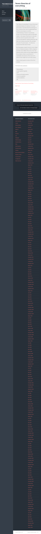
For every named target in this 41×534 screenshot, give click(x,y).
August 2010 (30, 290)
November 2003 (31, 460)
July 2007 (29, 368)
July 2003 (29, 468)
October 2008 (30, 336)
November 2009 (31, 309)
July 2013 (29, 217)
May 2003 (29, 472)
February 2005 (30, 428)
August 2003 (30, 466)
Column (16, 123)
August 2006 (30, 391)
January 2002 (30, 502)
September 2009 (31, 313)
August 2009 (30, 315)
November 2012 (31, 234)
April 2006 (30, 399)
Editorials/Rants (18, 125)
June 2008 (29, 345)
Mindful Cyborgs (18, 139)
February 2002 (30, 500)
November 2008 (31, 334)
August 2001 (30, 510)
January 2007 (30, 380)
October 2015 (30, 160)
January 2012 (30, 255)
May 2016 (29, 152)
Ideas (16, 131)
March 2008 (30, 351)
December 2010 (30, 282)
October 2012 (30, 236)
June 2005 (29, 420)
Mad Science (26, 100)
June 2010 (29, 294)
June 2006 (29, 395)
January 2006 (30, 405)
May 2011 (29, 271)
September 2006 (31, 389)
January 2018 (30, 133)
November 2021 (31, 121)
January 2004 (30, 456)
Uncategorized (17, 158)
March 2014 (30, 200)
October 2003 (30, 462)
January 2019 (30, 129)
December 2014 (30, 181)
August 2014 (30, 190)
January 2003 (30, 477)
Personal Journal (18, 148)
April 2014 (30, 198)
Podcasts (16, 150)
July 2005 (29, 418)
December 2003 (30, 458)
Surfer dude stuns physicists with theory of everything (34, 92)
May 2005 (29, 422)
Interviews (4, 12)
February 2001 (30, 521)
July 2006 (29, 393)
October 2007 (30, 361)
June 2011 (29, 269)
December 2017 (30, 135)
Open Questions (18, 146)
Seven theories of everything (22, 4)
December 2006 (30, 382)
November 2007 (31, 359)
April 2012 (30, 248)
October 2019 (30, 125)
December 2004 (30, 433)
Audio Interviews (18, 121)
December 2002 (30, 479)
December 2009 (30, 307)
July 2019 (29, 127)
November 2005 (31, 410)
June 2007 (29, 370)
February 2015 (30, 177)
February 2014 (30, 202)
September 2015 (31, 162)
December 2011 (30, 257)
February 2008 (30, 353)
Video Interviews (18, 160)
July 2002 (29, 489)
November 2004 (31, 435)
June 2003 (29, 470)
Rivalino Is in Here (18, 154)
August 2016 (30, 150)
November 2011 (31, 259)
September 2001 (31, 508)
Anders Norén (33, 532)
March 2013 (30, 225)
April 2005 (30, 424)
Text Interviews (18, 156)
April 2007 (30, 374)
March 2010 (30, 301)
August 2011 (30, 265)
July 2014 (29, 192)
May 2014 (29, 196)
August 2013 (30, 215)
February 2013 (30, 227)
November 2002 (31, 481)
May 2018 (29, 131)
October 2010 (30, 286)
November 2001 (31, 504)
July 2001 (29, 512)
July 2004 (29, 443)
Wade (18, 85)
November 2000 (31, 523)
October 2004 (30, 437)
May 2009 (29, 322)
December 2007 (30, 357)
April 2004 (30, 449)
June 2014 (29, 194)
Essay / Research (18, 127)
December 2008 (30, 332)
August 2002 (30, 487)
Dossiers (3, 14)
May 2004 (29, 447)
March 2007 (30, 376)
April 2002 (30, 495)
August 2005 (30, 416)
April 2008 (30, 349)
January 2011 (30, 280)
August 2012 (30, 240)
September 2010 (31, 288)
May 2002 (29, 493)
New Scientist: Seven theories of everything (24, 83)
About (3, 11)
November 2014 (31, 183)
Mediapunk (17, 137)
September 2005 (31, 414)
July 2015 (29, 167)
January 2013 (30, 229)
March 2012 (30, 250)
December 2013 (30, 206)
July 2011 (29, 267)
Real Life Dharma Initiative (19, 152)
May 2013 (29, 221)
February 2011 (30, 278)
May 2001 (29, 514)
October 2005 (30, 412)
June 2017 (29, 137)
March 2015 (30, 175)
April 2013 (30, 223)
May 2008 (29, 347)
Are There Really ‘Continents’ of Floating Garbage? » (29, 107)
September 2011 (31, 263)
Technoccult (6, 4)
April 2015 (30, 173)
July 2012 (29, 242)
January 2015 (30, 179)
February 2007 (30, 378)
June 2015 (29, 169)
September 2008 (31, 338)
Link (20, 100)
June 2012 (29, 244)
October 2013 (30, 211)
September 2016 (31, 148)
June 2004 (29, 445)
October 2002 (30, 483)
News (16, 144)
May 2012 (29, 246)
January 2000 (30, 527)
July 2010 (29, 292)
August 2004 (30, 441)
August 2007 (30, 366)
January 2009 (30, 330)
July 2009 (29, 317)
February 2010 (30, 303)
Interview (17, 133)
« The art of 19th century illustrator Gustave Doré (24, 105)
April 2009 (30, 324)
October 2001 (30, 506)
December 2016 (30, 144)
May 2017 (29, 139)
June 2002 (29, 491)
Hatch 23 (16, 129)
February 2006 (30, 403)
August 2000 (30, 525)
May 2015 (29, 171)
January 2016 (30, 154)
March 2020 (30, 123)
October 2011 (30, 261)
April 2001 (30, 516)
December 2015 (30, 156)
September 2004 (31, 439)
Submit (9, 20)
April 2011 (30, 273)
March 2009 (30, 326)
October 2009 (30, 311)
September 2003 (31, 464)
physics (29, 100)
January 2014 (30, 204)
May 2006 (29, 397)
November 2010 (31, 284)
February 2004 (30, 454)
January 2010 (30, 305)
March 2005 (30, 426)
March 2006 (30, 401)
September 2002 (31, 485)
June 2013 (29, 219)
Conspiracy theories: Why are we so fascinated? (18, 92)
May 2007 (29, 372)
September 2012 (31, 238)
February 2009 (30, 328)
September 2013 (31, 213)
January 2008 (30, 355)
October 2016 (30, 146)
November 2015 (31, 158)
